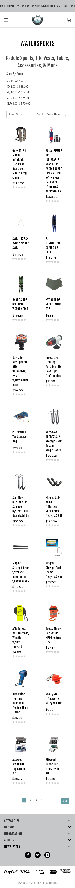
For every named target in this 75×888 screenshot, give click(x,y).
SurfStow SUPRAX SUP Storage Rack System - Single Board (54, 441)
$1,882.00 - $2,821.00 (18, 92)
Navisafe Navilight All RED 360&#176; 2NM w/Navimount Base (20, 371)
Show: (12, 114)
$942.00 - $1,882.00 (17, 86)
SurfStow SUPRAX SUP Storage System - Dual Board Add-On (20, 507)
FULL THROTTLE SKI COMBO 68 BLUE (53, 245)
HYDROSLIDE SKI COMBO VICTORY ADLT (20, 304)
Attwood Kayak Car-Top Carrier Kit (19, 766)
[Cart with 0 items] (69, 20)
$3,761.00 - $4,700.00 (18, 103)
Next (64, 801)
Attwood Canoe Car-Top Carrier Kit (52, 766)
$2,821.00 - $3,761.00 (18, 98)
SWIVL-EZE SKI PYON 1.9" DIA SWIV (20, 243)
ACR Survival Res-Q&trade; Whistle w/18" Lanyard (20, 638)
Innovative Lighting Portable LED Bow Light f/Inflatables (53, 367)
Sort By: (41, 114)
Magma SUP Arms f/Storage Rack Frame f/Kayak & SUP (54, 507)
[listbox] (57, 115)
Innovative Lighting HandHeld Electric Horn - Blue (20, 703)
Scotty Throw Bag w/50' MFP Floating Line (53, 635)
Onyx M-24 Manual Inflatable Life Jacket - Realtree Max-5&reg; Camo (20, 164)
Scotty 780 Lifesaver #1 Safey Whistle (54, 698)
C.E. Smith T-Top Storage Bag (20, 436)
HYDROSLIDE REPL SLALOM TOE (53, 304)
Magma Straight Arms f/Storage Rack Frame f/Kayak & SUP (20, 572)
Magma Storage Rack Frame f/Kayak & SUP (54, 570)
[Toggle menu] (5, 19)
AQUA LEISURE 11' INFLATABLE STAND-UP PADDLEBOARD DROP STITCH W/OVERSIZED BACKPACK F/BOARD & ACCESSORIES (54, 171)
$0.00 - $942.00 (14, 81)
